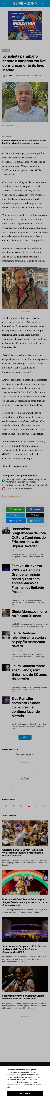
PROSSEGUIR (25, 1093)
